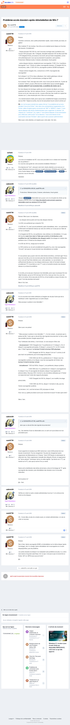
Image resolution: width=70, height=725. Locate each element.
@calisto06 (39, 171)
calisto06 (10, 184)
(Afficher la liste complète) (10, 628)
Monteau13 (32, 649)
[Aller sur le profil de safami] (10, 159)
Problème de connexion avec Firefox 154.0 (34, 668)
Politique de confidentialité (23, 718)
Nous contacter (37, 718)
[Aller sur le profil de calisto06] (10, 190)
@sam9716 (27, 198)
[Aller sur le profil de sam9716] (5, 26)
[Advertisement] (35, 12)
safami (10, 153)
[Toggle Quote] (21, 188)
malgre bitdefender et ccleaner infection (35, 632)
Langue (11, 718)
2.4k (9, 167)
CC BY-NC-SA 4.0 (35, 720)
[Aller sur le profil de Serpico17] (27, 668)
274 (13, 199)
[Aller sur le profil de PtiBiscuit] (27, 680)
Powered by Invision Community (35, 722)
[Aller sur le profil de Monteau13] (27, 644)
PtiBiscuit (31, 683)
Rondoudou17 (33, 636)
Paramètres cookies (55, 718)
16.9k (8, 199)
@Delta (62, 171)
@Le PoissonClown (50, 171)
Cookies (45, 718)
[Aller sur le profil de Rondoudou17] (27, 631)
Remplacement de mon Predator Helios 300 (34, 645)
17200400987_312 (8, 633)
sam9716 (13, 25)
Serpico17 (32, 672)
